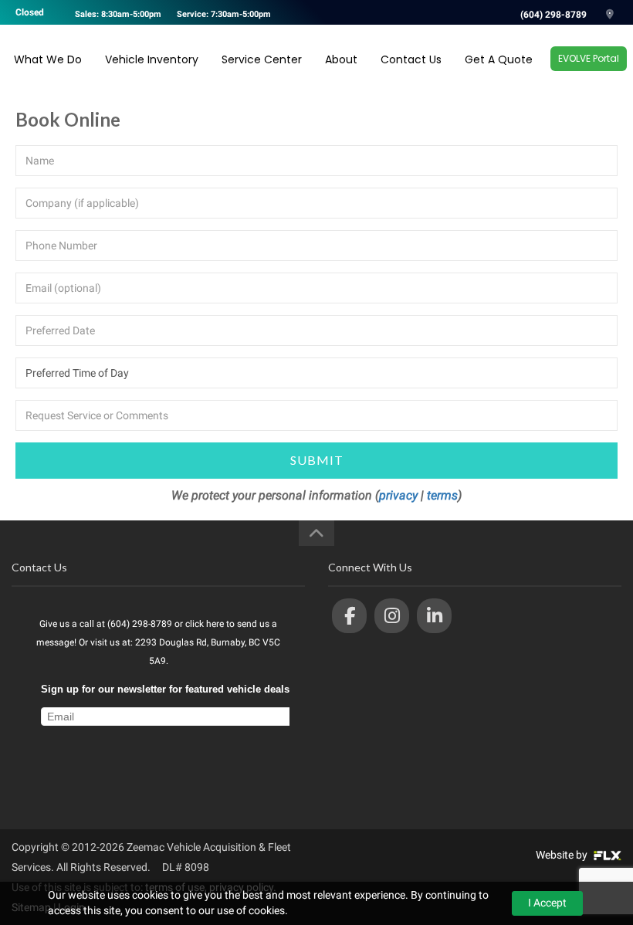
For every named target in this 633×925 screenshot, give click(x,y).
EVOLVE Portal (588, 58)
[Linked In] (434, 615)
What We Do (48, 59)
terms (442, 495)
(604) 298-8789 (553, 14)
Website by (563, 855)
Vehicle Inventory (151, 59)
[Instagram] (391, 615)
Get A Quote (499, 59)
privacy (398, 495)
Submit (317, 459)
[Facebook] (349, 615)
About (341, 59)
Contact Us (411, 59)
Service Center (262, 59)
